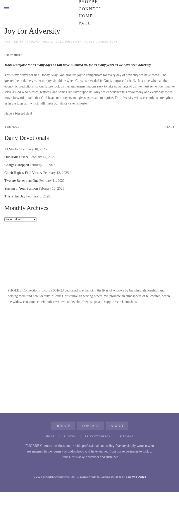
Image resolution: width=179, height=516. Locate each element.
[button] (6, 8)
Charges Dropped (16, 165)
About (117, 426)
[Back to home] (89, 8)
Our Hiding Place (16, 157)
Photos (70, 436)
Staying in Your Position (21, 188)
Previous (13, 126)
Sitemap (126, 436)
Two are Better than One (21, 180)
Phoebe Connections (100, 41)
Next (168, 126)
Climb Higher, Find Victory (23, 173)
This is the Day (14, 196)
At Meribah (12, 149)
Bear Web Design (136, 476)
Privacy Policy (98, 436)
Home (50, 436)
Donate (63, 426)
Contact (91, 426)
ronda (30, 41)
